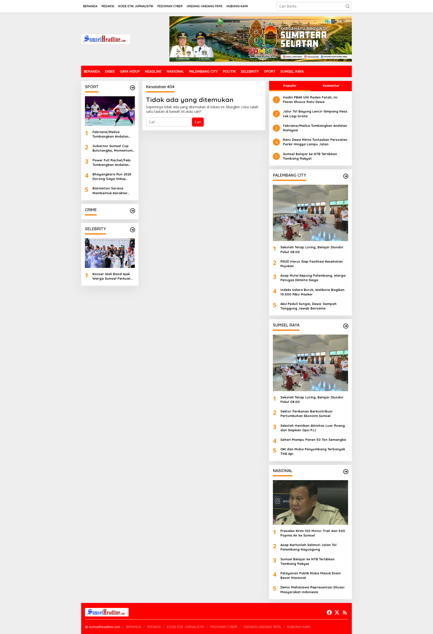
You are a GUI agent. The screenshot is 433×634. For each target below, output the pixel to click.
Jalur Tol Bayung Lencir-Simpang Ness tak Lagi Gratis (315, 113)
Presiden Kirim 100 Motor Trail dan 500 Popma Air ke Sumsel (312, 533)
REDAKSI (154, 627)
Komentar (331, 85)
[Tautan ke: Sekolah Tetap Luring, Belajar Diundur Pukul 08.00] (310, 213)
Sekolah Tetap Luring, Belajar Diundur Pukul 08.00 (312, 249)
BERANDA (133, 627)
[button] (347, 6)
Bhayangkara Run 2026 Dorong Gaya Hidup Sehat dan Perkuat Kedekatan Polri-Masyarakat (111, 176)
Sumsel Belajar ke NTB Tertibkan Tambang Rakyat (310, 156)
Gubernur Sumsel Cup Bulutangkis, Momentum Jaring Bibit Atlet (112, 148)
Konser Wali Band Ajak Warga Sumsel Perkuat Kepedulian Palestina (111, 276)
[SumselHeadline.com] (105, 38)
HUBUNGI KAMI (298, 627)
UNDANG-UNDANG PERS (262, 627)
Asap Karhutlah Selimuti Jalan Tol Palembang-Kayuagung (308, 547)
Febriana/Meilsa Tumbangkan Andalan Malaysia (110, 134)
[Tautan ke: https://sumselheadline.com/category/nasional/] (346, 472)
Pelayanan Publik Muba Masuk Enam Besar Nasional (310, 575)
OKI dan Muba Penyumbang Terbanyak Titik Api (312, 451)
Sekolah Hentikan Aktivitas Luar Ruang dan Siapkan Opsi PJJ (312, 428)
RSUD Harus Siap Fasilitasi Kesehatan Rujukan (311, 263)
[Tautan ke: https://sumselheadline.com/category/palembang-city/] (346, 176)
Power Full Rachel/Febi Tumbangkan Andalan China (111, 162)
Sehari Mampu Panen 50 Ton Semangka (313, 440)
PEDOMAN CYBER (223, 627)
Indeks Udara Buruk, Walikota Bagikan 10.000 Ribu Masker (312, 292)
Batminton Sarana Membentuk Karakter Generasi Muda (110, 190)
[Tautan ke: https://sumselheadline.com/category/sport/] (133, 88)
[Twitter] (337, 612)
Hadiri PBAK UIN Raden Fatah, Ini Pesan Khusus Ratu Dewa (310, 99)
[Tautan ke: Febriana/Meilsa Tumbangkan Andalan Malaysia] (110, 111)
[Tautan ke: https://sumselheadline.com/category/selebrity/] (133, 230)
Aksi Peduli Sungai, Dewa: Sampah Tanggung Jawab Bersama (308, 306)
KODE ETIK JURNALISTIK (185, 627)
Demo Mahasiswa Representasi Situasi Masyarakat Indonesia (312, 589)
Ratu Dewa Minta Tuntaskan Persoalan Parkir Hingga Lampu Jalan (315, 142)
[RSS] (345, 612)
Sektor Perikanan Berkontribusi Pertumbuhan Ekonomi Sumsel (306, 413)
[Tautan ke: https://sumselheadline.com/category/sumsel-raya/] (346, 326)
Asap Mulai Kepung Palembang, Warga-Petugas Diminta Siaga (313, 277)
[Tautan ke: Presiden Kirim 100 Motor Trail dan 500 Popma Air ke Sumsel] (310, 502)
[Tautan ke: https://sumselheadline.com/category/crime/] (133, 211)
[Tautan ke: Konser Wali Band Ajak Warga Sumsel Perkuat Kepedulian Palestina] (110, 253)
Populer (289, 85)
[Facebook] (329, 612)
